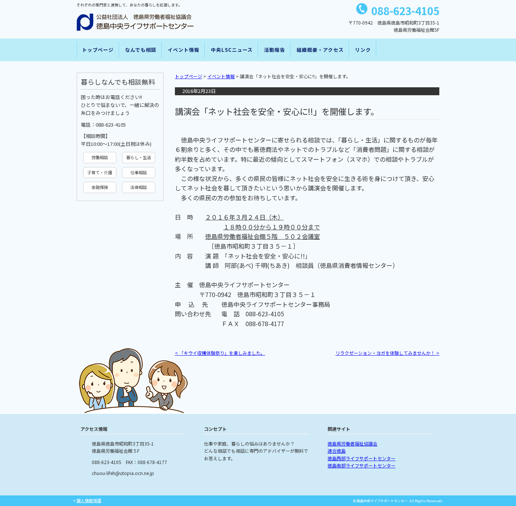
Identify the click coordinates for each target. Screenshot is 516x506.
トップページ (98, 49)
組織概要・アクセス (320, 49)
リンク (363, 49)
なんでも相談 (140, 49)
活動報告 (274, 49)
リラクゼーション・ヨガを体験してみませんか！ (387, 353)
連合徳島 (337, 450)
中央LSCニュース (232, 49)
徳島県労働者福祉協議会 (352, 443)
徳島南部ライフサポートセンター (361, 465)
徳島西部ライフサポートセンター (361, 458)
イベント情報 (183, 49)
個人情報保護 (88, 500)
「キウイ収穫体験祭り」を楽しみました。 (220, 353)
